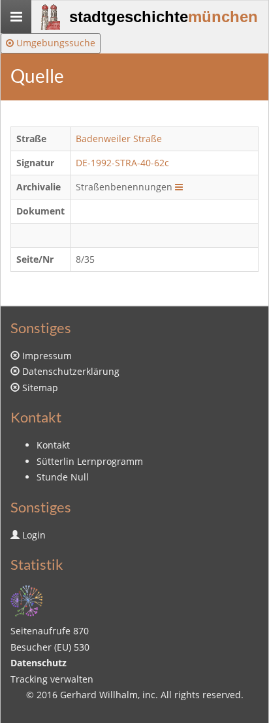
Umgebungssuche (54, 43)
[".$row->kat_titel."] (179, 187)
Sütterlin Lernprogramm (90, 461)
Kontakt (53, 445)
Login (34, 535)
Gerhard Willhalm (99, 694)
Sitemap (40, 387)
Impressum (47, 355)
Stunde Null (63, 477)
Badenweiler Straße (119, 138)
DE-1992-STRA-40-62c (122, 162)
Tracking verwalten (51, 679)
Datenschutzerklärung (70, 371)
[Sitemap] (26, 599)
